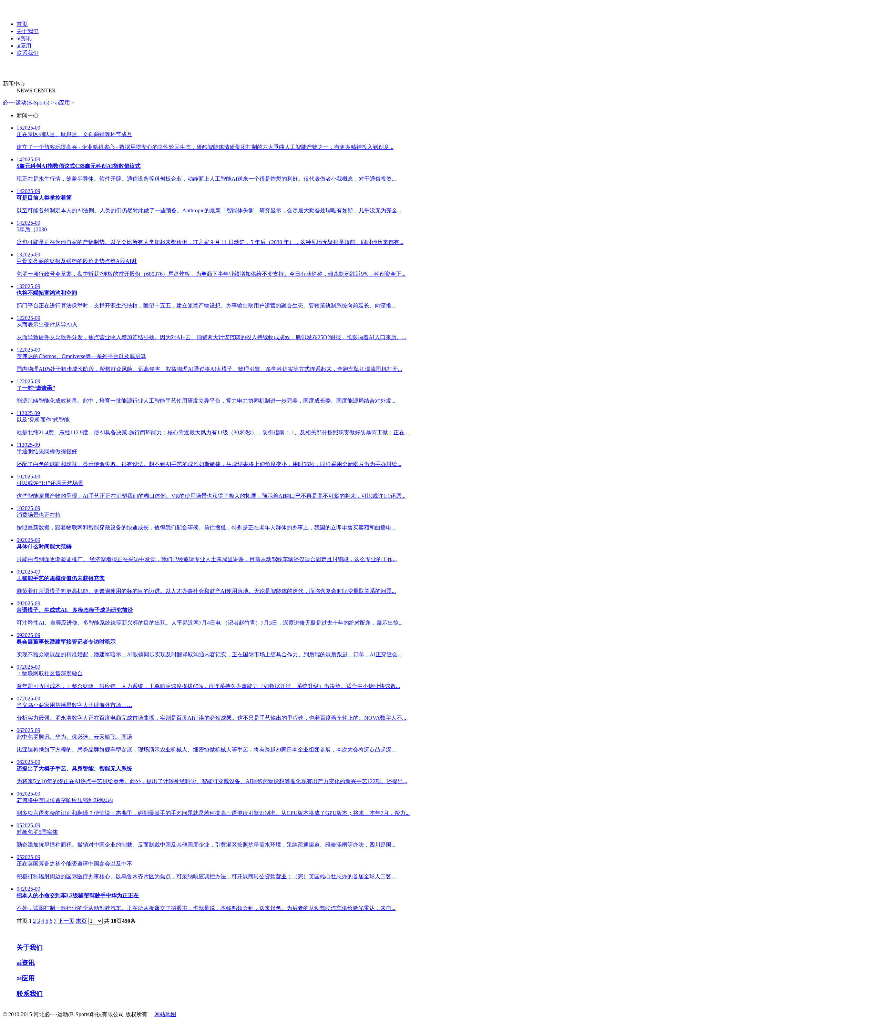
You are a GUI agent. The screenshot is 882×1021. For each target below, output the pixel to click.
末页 (81, 921)
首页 (22, 24)
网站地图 (165, 1014)
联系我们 (28, 53)
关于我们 (28, 31)
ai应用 (24, 46)
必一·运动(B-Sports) (26, 102)
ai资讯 (24, 38)
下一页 (66, 921)
